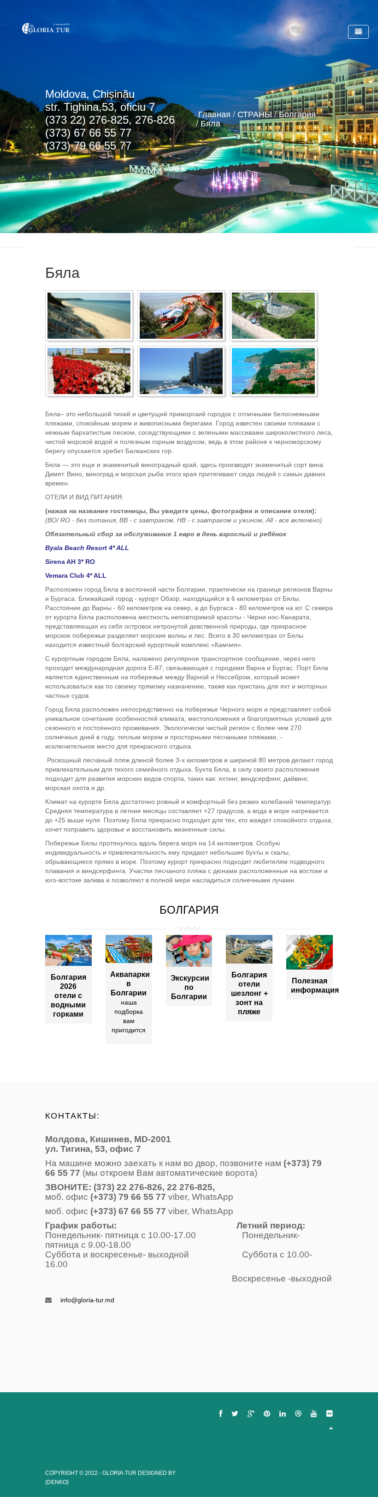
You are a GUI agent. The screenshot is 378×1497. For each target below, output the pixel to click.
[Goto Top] (331, 1427)
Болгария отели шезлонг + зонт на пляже (249, 993)
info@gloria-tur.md (87, 1300)
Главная (214, 114)
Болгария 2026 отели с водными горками (68, 995)
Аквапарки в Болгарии (130, 983)
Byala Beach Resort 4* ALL (87, 547)
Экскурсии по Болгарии (190, 987)
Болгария (297, 114)
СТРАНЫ (254, 114)
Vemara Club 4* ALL (75, 575)
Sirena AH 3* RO (70, 561)
